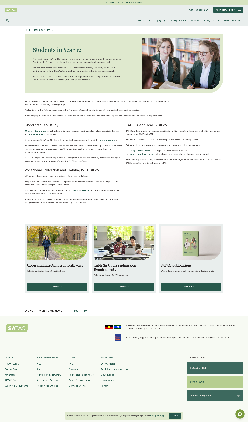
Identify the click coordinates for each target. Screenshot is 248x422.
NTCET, (86, 190)
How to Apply (12, 363)
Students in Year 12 (43, 30)
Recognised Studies (47, 385)
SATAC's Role (108, 363)
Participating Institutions (114, 369)
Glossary (73, 369)
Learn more (57, 287)
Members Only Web (200, 395)
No (85, 310)
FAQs (71, 363)
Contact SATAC (77, 385)
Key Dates (10, 374)
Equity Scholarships (79, 380)
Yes (76, 310)
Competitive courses (140, 151)
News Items (107, 380)
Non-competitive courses (142, 154)
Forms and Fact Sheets (81, 374)
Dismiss (175, 416)
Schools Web (197, 381)
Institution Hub (198, 368)
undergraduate (107, 140)
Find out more (191, 287)
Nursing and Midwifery (49, 374)
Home (27, 30)
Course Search (12, 369)
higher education (37, 134)
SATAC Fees (11, 380)
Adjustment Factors (47, 380)
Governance (107, 374)
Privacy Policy (156, 416)
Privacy (104, 385)
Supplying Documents (16, 385)
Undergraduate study (35, 131)
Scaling (40, 369)
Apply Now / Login (225, 9)
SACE (75, 190)
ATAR (48, 193)
